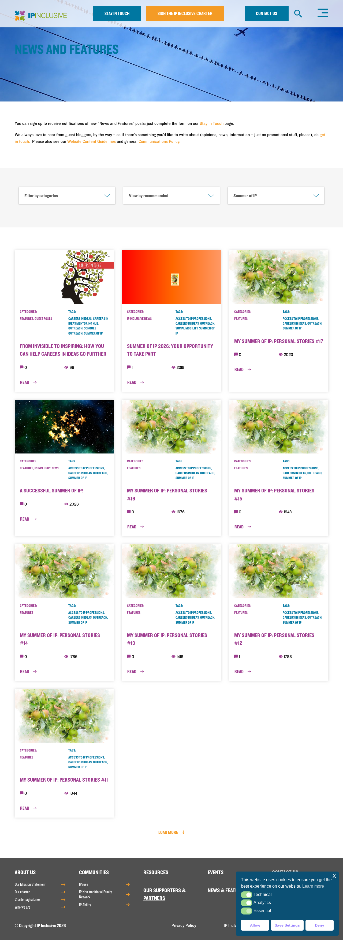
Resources (155, 872)
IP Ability (85, 905)
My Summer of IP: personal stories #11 (64, 780)
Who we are (22, 907)
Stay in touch (117, 13)
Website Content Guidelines (91, 141)
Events (215, 872)
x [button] (334, 875)
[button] (246, 894)
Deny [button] (319, 925)
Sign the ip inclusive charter (185, 13)
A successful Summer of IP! (51, 490)
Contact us (266, 13)
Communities (94, 872)
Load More (168, 832)
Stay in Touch (211, 123)
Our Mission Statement (30, 884)
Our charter (22, 892)
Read (25, 382)
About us (25, 872)
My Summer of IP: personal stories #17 (278, 341)
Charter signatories (27, 899)
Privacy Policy (184, 925)
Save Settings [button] (287, 925)
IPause (83, 884)
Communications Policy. (159, 141)
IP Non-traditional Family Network (95, 894)
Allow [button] (255, 925)
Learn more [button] (313, 886)
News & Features (227, 890)
